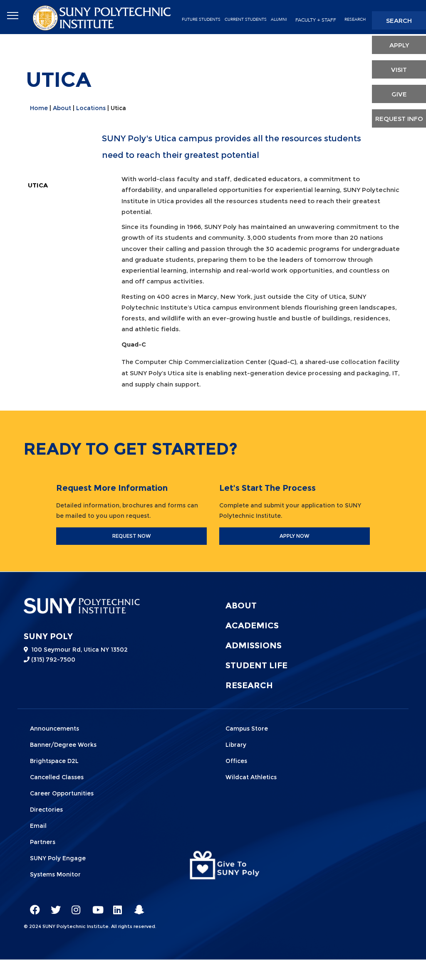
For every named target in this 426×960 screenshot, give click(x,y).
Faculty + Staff (315, 20)
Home (39, 108)
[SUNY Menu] (12, 15)
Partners (42, 842)
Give (399, 94)
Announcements (54, 728)
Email (38, 826)
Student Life (256, 665)
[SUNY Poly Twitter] (53, 906)
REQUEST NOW (131, 536)
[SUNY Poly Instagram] (73, 906)
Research (355, 19)
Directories (46, 809)
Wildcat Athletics (251, 777)
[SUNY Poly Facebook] (32, 906)
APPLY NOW (295, 536)
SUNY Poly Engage (58, 858)
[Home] (103, 17)
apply (399, 45)
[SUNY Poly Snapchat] (136, 906)
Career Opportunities (62, 793)
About (62, 108)
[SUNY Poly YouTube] (94, 906)
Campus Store (246, 728)
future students (201, 19)
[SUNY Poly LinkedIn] (115, 906)
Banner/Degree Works (63, 744)
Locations (91, 108)
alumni (279, 19)
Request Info (399, 119)
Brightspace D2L (54, 761)
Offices (236, 761)
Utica (38, 185)
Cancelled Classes (57, 777)
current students (246, 19)
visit (399, 70)
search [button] (399, 21)
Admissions (253, 645)
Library (235, 744)
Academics (252, 625)
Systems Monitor (55, 874)
